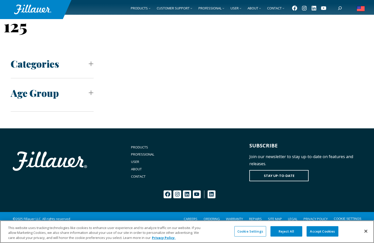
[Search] (340, 8)
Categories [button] (35, 63)
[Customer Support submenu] (191, 8)
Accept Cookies (322, 231)
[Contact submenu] (283, 8)
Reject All (286, 231)
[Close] (365, 231)
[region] (187, 231)
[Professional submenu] (223, 8)
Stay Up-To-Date (279, 175)
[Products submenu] (150, 8)
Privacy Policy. (164, 237)
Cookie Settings (347, 219)
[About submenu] (260, 8)
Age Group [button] (35, 92)
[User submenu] (240, 8)
